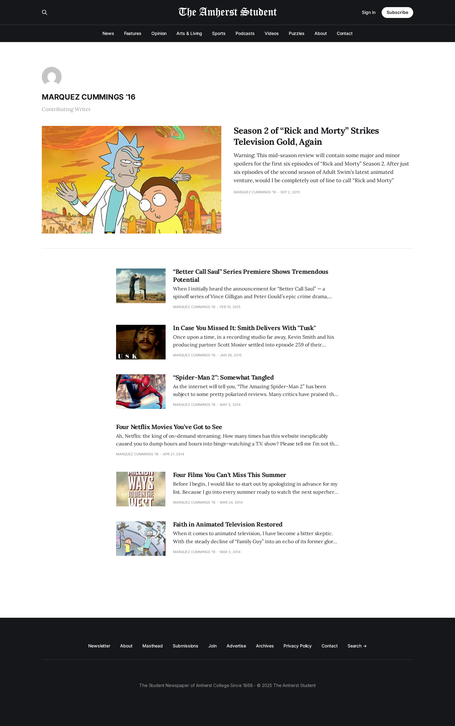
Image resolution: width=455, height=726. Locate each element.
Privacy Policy (298, 645)
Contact (345, 33)
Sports (219, 33)
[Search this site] (44, 12)
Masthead (152, 645)
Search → (357, 645)
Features (132, 33)
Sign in (368, 12)
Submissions (185, 645)
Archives (265, 645)
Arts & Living (189, 33)
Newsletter (99, 645)
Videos (272, 33)
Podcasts (245, 33)
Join (212, 645)
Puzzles (297, 33)
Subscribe (397, 12)
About (320, 33)
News (108, 33)
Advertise (236, 645)
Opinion (159, 33)
